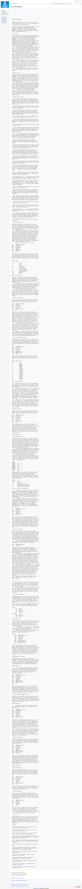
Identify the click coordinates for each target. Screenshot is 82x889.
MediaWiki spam (36, 888)
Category (13, 880)
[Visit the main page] (4, 4)
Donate (26, 886)
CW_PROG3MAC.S (14, 873)
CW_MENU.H (13, 872)
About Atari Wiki (18, 886)
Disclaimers (23, 886)
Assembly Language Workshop (20, 880)
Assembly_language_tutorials (19, 878)
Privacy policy (13, 886)
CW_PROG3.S (13, 875)
